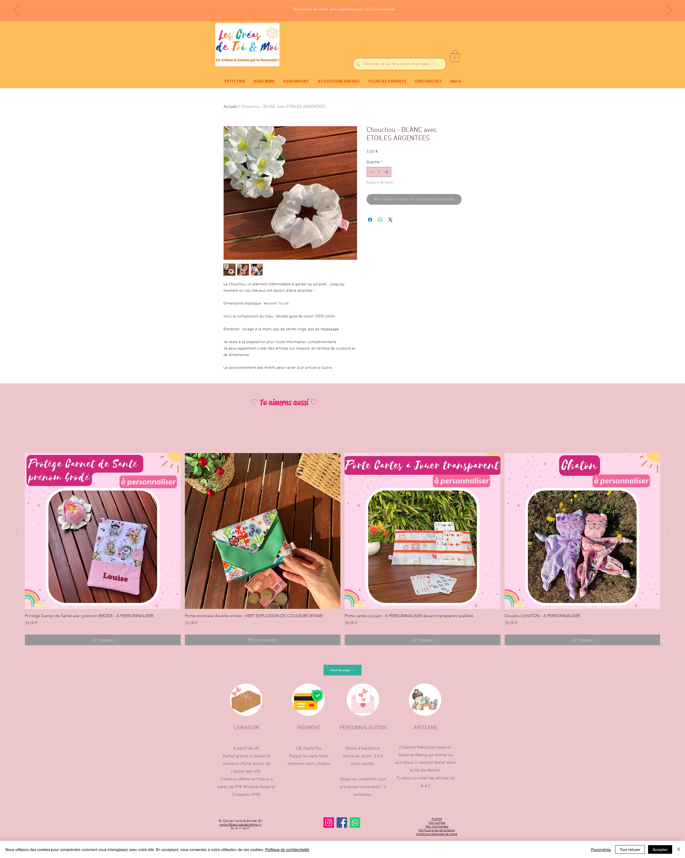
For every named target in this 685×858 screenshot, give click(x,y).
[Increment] (387, 172)
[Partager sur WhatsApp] (380, 220)
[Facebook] (342, 822)
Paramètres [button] (601, 849)
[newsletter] (335, 8)
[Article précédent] (17, 530)
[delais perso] (350, 8)
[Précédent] (16, 10)
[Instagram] (329, 822)
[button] (455, 56)
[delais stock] (344, 8)
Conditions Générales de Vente (436, 834)
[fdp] (340, 8)
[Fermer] (678, 849)
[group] (342, 549)
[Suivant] (669, 10)
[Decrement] (370, 172)
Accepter (660, 849)
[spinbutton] (379, 172)
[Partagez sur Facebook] (370, 220)
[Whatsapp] (355, 822)
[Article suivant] (668, 530)
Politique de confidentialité (287, 849)
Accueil (230, 106)
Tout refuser (630, 849)
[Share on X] (390, 220)
